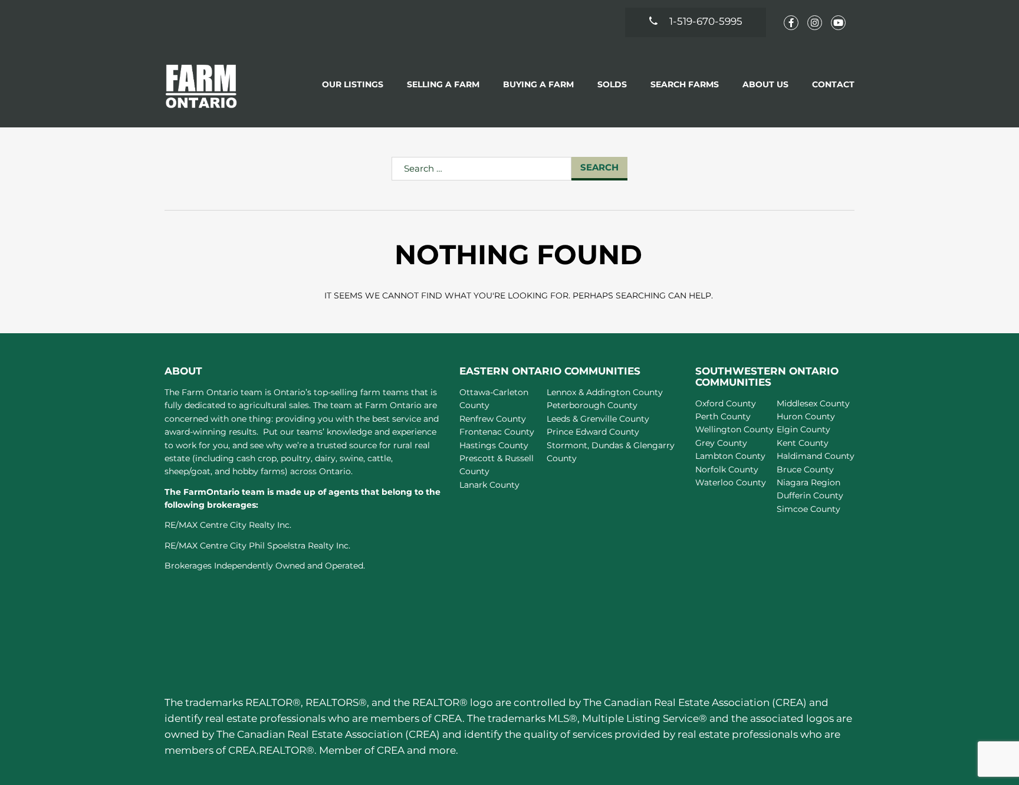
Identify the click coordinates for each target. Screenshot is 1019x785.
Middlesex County (813, 403)
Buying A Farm (538, 84)
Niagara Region (808, 482)
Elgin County (803, 429)
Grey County (721, 443)
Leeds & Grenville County (598, 418)
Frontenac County (496, 431)
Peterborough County (592, 405)
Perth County (723, 416)
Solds (612, 84)
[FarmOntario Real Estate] (201, 86)
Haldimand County (815, 456)
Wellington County (734, 429)
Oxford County (725, 403)
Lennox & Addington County (605, 392)
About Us (765, 84)
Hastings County (493, 445)
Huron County (806, 416)
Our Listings (352, 84)
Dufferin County (810, 495)
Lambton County (730, 456)
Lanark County (489, 484)
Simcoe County (808, 509)
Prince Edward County (593, 431)
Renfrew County (492, 418)
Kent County (803, 443)
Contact (833, 84)
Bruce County (805, 469)
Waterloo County (730, 482)
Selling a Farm (443, 84)
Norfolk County (726, 469)
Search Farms (684, 84)
